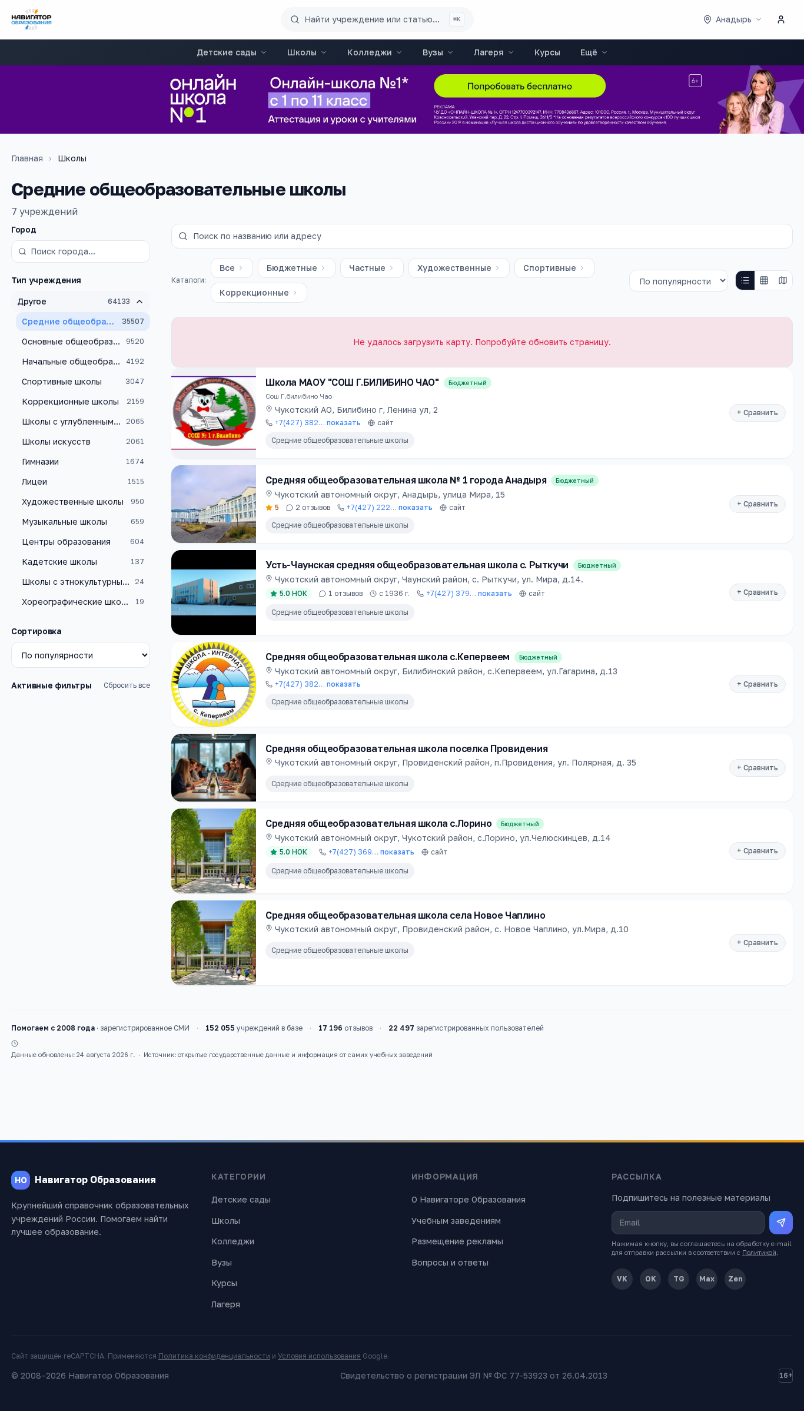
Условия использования (319, 1356)
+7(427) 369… (371, 851)
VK (622, 1278)
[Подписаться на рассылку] (781, 1222)
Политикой (759, 1252)
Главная (27, 158)
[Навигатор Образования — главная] (31, 19)
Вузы (433, 52)
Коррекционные (254, 292)
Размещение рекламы (457, 1241)
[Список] (745, 280)
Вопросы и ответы (450, 1262)
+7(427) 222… (390, 507)
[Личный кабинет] (781, 19)
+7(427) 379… (469, 593)
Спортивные (549, 268)
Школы (302, 52)
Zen (735, 1278)
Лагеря (489, 52)
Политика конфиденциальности (214, 1356)
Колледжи (369, 52)
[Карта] (782, 280)
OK (650, 1278)
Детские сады (227, 52)
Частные (367, 268)
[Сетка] (764, 280)
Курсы (547, 52)
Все (227, 268)
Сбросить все (127, 685)
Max (707, 1278)
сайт (385, 422)
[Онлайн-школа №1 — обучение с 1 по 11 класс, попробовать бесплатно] (402, 99)
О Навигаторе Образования (468, 1199)
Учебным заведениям (456, 1220)
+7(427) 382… (318, 422)
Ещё (588, 52)
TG (679, 1278)
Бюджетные (292, 268)
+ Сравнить (757, 412)
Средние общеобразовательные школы (339, 440)
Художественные (454, 268)
